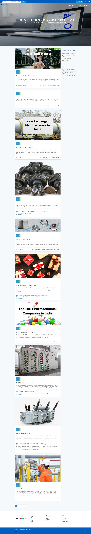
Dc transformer (47, 444)
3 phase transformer (23, 444)
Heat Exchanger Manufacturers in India (24, 147)
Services (80, 5)
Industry (34, 443)
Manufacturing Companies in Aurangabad (25, 488)
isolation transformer (43, 446)
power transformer (50, 446)
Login (31, 517)
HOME (69, 5)
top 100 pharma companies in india (53, 341)
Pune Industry (55, 249)
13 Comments (25, 211)
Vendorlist (27, 85)
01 (17, 72)
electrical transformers (27, 446)
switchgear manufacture (38, 393)
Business (30, 443)
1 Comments (49, 157)
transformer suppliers (28, 449)
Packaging (35, 295)
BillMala (64, 515)
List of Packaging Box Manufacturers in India (26, 285)
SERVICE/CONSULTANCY (53, 85)
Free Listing (80, 1)
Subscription (86, 5)
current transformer (41, 444)
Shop (47, 518)
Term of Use (32, 521)
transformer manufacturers (20, 449)
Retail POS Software (65, 521)
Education (37, 85)
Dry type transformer (19, 446)
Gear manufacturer (41, 211)
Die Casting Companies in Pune (23, 239)
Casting (46, 249)
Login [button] (85, 1)
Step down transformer (24, 447)
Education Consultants (43, 85)
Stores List (48, 519)
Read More (19, 85)
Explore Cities (48, 522)
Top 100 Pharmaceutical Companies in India (26, 332)
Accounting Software (65, 518)
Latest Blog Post (32, 524)
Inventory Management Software (67, 523)
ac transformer (29, 444)
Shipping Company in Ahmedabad (23, 97)
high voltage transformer (35, 446)
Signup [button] (89, 1)
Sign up (31, 516)
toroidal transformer (38, 447)
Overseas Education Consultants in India (25, 75)
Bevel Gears (22, 213)
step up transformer (31, 447)
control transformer (35, 444)
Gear (36, 211)
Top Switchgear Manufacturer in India (24, 382)
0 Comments (32, 85)
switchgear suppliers (46, 393)
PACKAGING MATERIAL (43, 295)
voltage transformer (36, 449)
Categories (74, 5)
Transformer (42, 443)
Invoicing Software (65, 519)
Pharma (42, 341)
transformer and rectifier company (51, 447)
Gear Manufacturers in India (22, 203)
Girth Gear (28, 213)
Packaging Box (22, 296)
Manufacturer (55, 105)
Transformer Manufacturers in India (24, 433)
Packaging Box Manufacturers (39, 296)
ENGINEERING (32, 211)
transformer (44, 447)
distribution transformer (54, 444)
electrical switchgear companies (25, 393)
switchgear (32, 393)
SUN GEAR (32, 213)
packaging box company (29, 296)
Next (24, 505)
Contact (31, 520)
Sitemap (16, 531)
